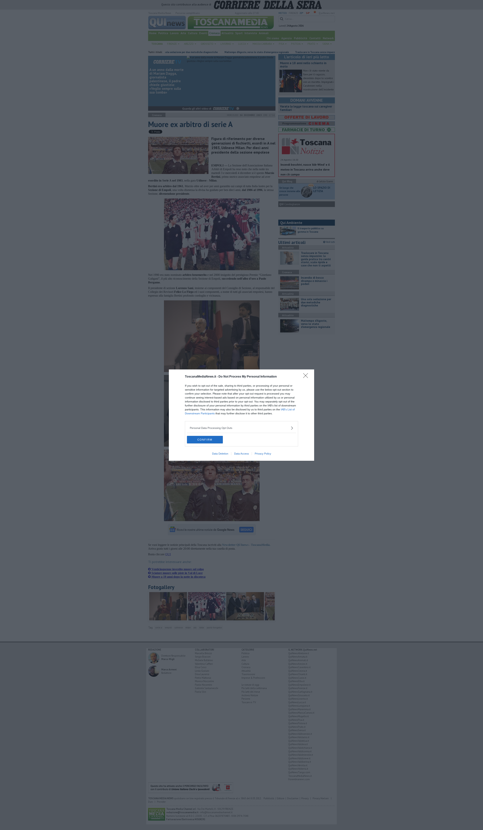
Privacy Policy (263, 453)
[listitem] (241, 428)
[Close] (306, 376)
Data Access (241, 453)
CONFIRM (204, 439)
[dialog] (241, 415)
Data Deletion (220, 453)
